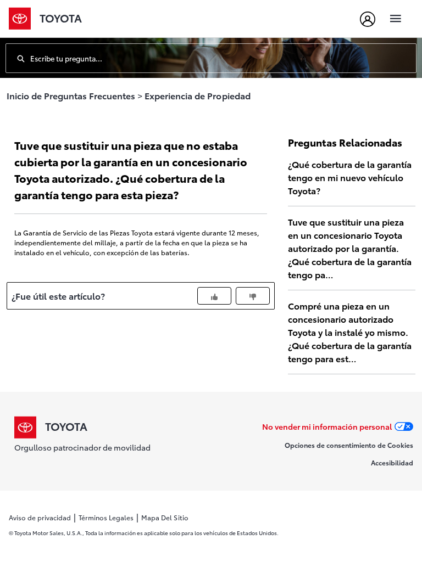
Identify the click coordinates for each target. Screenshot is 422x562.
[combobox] (223, 58)
